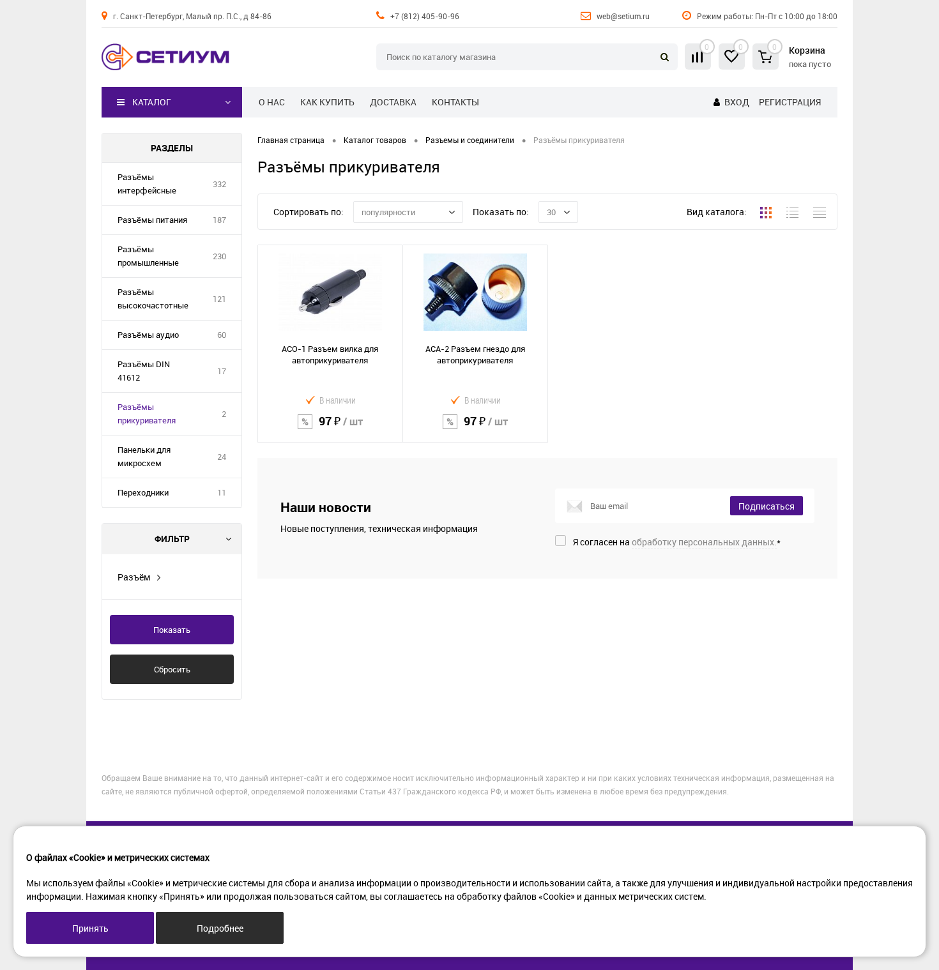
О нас (272, 102)
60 (221, 334)
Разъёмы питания (152, 219)
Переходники (143, 492)
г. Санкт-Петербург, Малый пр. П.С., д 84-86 (192, 16)
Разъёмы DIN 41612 (144, 370)
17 (221, 371)
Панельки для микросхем (144, 456)
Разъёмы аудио (148, 334)
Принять (90, 928)
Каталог (151, 102)
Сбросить (172, 669)
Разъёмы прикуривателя (147, 413)
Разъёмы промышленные (148, 255)
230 (219, 256)
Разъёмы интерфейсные (147, 183)
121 (219, 299)
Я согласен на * (677, 542)
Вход (736, 102)
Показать (171, 629)
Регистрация (790, 102)
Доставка (393, 102)
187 (219, 219)
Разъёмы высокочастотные (153, 298)
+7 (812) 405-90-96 (424, 16)
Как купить (327, 102)
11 (221, 492)
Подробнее (220, 928)
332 (219, 184)
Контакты (455, 102)
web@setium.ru (623, 16)
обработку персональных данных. (704, 542)
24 (221, 456)
